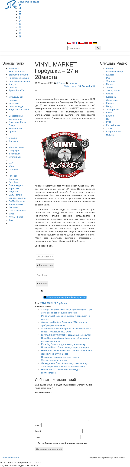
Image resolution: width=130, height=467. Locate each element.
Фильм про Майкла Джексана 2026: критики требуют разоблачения (64, 323)
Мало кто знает (17, 147)
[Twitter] (20, 4)
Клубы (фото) (16, 216)
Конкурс (13, 84)
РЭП (108, 122)
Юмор (12, 166)
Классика (111, 96)
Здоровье (14, 178)
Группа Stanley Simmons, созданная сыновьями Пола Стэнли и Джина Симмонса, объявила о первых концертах (66, 338)
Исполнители (16, 128)
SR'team (60, 82)
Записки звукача (17, 197)
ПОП (108, 118)
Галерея (13, 175)
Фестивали (14, 153)
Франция (111, 80)
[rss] (20, 36)
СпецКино (14, 182)
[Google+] (83, 86)
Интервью (14, 103)
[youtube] (20, 26)
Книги (109, 112)
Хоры (109, 128)
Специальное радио (28, 1)
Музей (12, 213)
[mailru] (20, 23)
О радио (13, 137)
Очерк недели (16, 185)
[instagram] (20, 30)
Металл (110, 84)
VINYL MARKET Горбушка (53, 303)
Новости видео (16, 106)
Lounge (110, 115)
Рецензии (14, 191)
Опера (109, 93)
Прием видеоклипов (19, 80)
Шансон (110, 74)
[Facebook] (78, 86)
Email (38, 431)
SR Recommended (18, 74)
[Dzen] (20, 14)
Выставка (13, 207)
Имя (38, 425)
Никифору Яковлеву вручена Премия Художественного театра (60, 358)
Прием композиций (19, 77)
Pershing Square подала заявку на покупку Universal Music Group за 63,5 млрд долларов (65, 346)
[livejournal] (20, 20)
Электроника (113, 109)
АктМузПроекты (17, 200)
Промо (12, 131)
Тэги (11, 219)
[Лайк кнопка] (36, 90)
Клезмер (110, 103)
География (14, 150)
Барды (109, 106)
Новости (13, 87)
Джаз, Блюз (112, 99)
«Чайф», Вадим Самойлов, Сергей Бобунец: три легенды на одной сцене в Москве (66, 311)
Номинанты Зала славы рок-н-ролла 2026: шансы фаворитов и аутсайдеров (67, 352)
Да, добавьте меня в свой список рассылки (62, 443)
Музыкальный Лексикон (16, 98)
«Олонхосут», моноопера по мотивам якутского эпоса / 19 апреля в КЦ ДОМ (66, 330)
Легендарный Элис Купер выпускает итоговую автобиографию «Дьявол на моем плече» (65, 365)
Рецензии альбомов (19, 109)
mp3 (11, 163)
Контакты (13, 140)
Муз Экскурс (15, 156)
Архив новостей (10, 457)
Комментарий (43, 392)
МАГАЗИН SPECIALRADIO (17, 70)
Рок (108, 77)
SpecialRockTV (16, 90)
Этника (110, 87)
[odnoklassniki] (20, 17)
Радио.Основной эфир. (114, 70)
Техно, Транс (113, 90)
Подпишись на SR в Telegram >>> (66, 297)
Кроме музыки (16, 204)
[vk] (20, 11)
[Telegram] (20, 7)
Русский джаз (113, 125)
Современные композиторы (16, 117)
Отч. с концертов (17, 210)
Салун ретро (15, 194)
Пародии (13, 169)
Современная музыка (113, 133)
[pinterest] (20, 33)
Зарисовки (14, 188)
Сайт (37, 437)
